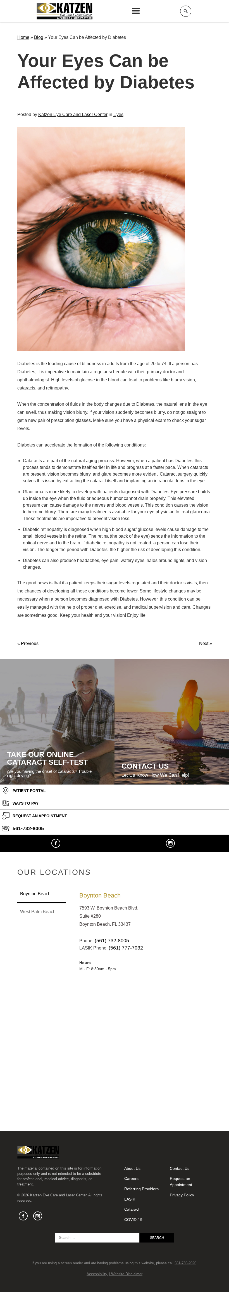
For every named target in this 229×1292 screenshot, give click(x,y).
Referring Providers (141, 1189)
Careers (131, 1178)
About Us (132, 1168)
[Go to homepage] (64, 11)
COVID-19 (133, 1219)
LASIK (129, 1199)
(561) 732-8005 (112, 940)
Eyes (118, 114)
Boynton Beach (100, 895)
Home (23, 37)
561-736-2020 (185, 1263)
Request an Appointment (181, 1181)
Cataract (131, 1209)
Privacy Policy (182, 1195)
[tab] (41, 894)
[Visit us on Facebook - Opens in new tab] (56, 843)
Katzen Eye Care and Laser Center (73, 114)
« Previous (28, 643)
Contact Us (179, 1168)
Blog (38, 37)
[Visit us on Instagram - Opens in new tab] (170, 843)
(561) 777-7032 (126, 948)
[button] (136, 11)
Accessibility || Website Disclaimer (114, 1274)
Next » (205, 643)
